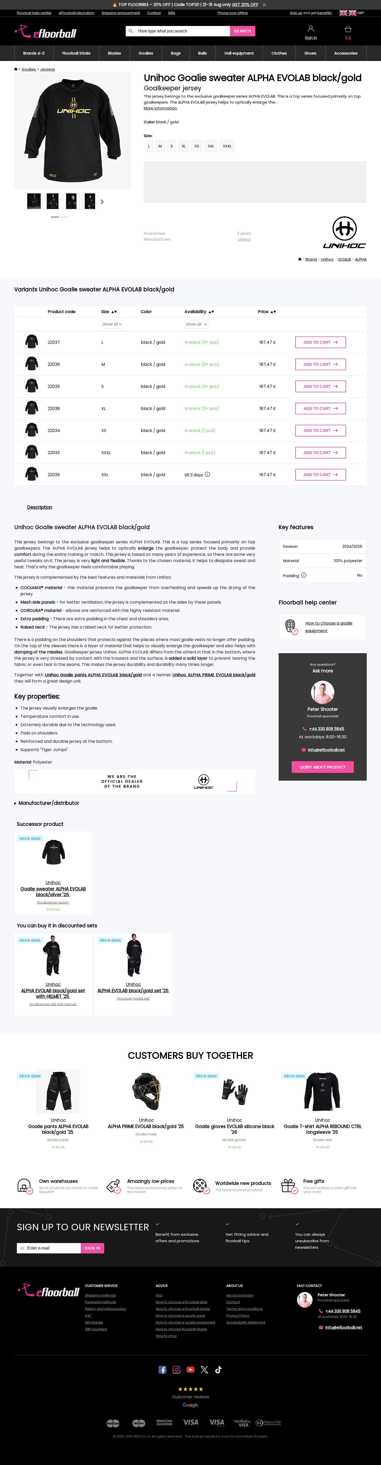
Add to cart (317, 342)
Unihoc (244, 239)
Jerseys (47, 69)
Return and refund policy (105, 1308)
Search (242, 31)
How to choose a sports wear (180, 1315)
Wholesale (94, 1322)
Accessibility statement (245, 1322)
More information (160, 108)
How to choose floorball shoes (181, 1329)
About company (239, 1295)
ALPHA (361, 259)
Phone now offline (233, 12)
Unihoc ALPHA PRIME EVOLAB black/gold (213, 675)
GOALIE (344, 259)
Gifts (171, 12)
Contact (154, 12)
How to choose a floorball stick (181, 1302)
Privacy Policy (237, 1315)
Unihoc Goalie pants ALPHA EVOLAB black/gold (93, 675)
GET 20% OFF (245, 5)
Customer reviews (190, 1397)
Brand (311, 259)
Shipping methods (100, 1295)
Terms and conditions (244, 1308)
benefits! (324, 12)
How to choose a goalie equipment (185, 1322)
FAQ (159, 1295)
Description (39, 507)
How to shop (166, 1335)
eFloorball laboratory (76, 12)
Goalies (29, 69)
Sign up (296, 12)
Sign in (92, 1248)
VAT (88, 1315)
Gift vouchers (96, 1329)
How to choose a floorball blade (183, 1308)
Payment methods (100, 1302)
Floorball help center (34, 12)
